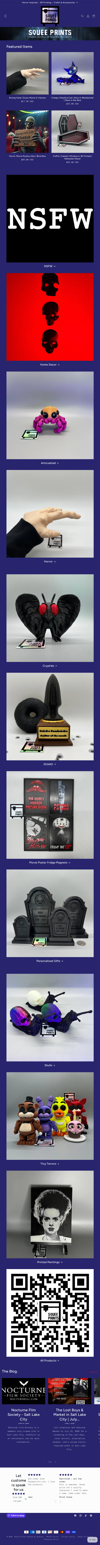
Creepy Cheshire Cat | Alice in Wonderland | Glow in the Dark (72, 99)
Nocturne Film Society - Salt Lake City (23, 1414)
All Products (48, 1360)
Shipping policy (51, 1539)
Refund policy (53, 1537)
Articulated (48, 463)
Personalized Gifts (48, 961)
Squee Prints (20, 1537)
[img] (18, 1494)
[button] (5, 16)
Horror (48, 561)
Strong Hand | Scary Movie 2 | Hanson (27, 98)
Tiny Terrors (48, 1163)
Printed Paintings (48, 1262)
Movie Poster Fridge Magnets (48, 862)
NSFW (48, 266)
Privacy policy (68, 1537)
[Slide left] (44, 1462)
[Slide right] (55, 1462)
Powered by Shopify (35, 1537)
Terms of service (85, 1537)
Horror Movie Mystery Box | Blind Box (27, 156)
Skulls (48, 1065)
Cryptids (48, 665)
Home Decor (48, 364)
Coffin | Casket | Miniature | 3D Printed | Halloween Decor (72, 157)
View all (94, 1372)
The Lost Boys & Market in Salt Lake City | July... (69, 1414)
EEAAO (48, 764)
